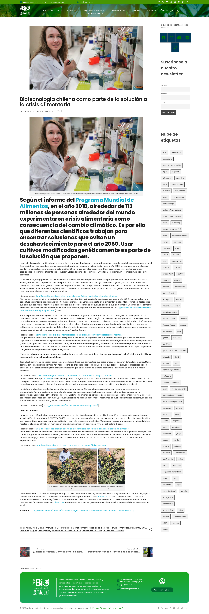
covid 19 (166, 267)
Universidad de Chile (92, 530)
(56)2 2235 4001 (86, 2)
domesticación (169, 293)
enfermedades (169, 318)
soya (178, 484)
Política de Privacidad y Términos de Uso (107, 608)
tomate (184, 491)
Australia (166, 191)
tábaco (166, 516)
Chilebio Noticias (45, 111)
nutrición (166, 414)
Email (163, 102)
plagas (165, 440)
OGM (144, 527)
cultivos (166, 280)
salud (165, 465)
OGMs (165, 421)
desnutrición (180, 287)
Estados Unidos (169, 325)
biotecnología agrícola (172, 210)
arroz (165, 184)
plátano (177, 446)
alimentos (167, 178)
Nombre (164, 85)
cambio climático (47, 527)
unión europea (180, 516)
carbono (177, 242)
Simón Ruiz (59, 502)
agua (165, 171)
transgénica (168, 497)
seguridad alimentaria (172, 472)
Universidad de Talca (113, 530)
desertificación (64, 527)
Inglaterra (167, 376)
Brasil (165, 223)
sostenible (167, 484)
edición (179, 299)
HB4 (176, 363)
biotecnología (168, 203)
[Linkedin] (187, 37)
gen (179, 331)
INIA (103, 527)
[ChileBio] (26, 10)
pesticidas (167, 433)
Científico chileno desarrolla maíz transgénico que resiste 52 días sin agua (70, 445)
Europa (183, 325)
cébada (166, 287)
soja (175, 478)
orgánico (176, 421)
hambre (166, 363)
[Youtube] (179, 37)
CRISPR (177, 267)
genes (165, 338)
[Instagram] (171, 37)
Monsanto (135, 527)
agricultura (31, 527)
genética (166, 344)
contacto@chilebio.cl (130, 588)
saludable (176, 465)
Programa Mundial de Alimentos (77, 203)
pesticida (176, 427)
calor (165, 235)
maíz (165, 389)
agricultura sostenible (172, 165)
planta (176, 440)
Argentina (180, 178)
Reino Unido (180, 453)
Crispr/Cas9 (168, 274)
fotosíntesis (167, 331)
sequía (33, 530)
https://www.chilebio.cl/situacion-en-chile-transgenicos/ (70, 405)
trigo (181, 510)
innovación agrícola (171, 382)
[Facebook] (164, 37)
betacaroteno (178, 197)
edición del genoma (171, 306)
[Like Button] (58, 111)
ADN (164, 152)
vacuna (175, 523)
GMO (177, 357)
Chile (177, 248)
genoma (176, 338)
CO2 (164, 261)
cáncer (177, 280)
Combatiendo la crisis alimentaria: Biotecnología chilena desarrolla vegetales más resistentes (80, 334)
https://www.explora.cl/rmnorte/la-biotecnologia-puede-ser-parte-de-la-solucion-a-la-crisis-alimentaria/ (82, 510)
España (183, 318)
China (165, 255)
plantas (166, 446)
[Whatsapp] (175, 47)
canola (165, 242)
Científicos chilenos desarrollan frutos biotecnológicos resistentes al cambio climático (76, 296)
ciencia (176, 255)
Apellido (164, 94)
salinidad (24, 530)
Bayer (165, 197)
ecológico (167, 299)
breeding (176, 223)
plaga (178, 433)
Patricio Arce (104, 496)
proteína (166, 453)
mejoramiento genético (117, 527)
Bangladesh (180, 191)
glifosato (166, 357)
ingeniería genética (171, 369)
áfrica (165, 529)
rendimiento (168, 459)
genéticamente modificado (86, 527)
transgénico (44, 530)
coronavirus (177, 261)
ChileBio (48, 378)
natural (179, 408)
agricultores (176, 152)
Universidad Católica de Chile (66, 530)
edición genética (170, 312)
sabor (180, 459)
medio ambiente (179, 389)
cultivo (181, 274)
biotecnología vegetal (172, 216)
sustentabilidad (169, 491)
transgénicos (168, 510)
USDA (165, 523)
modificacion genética (172, 401)
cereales (166, 248)
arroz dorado (177, 184)
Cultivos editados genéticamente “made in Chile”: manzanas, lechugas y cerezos (73, 375)
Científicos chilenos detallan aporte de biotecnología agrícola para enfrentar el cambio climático (82, 428)
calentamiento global (172, 229)
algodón (175, 171)
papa (165, 427)
